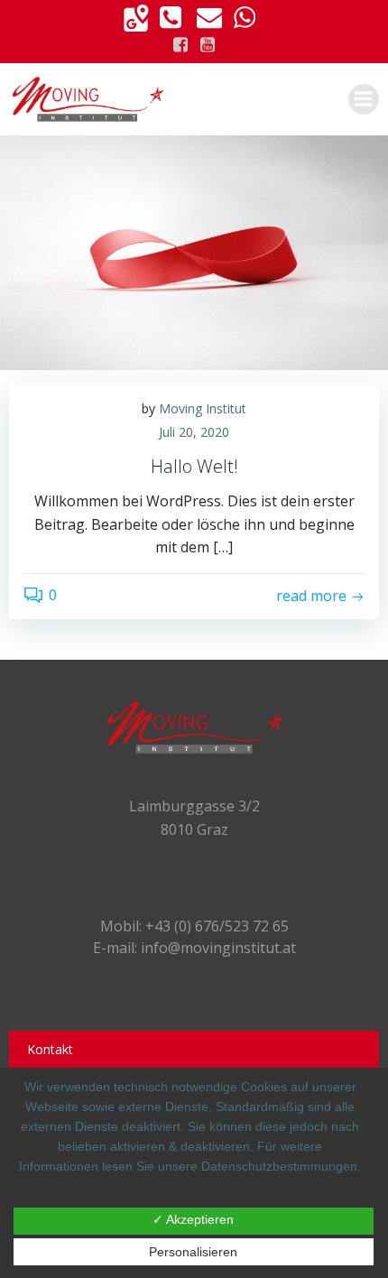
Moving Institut (202, 408)
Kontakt (50, 1049)
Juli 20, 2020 (194, 431)
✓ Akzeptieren (193, 1219)
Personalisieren (193, 1252)
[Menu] (363, 99)
